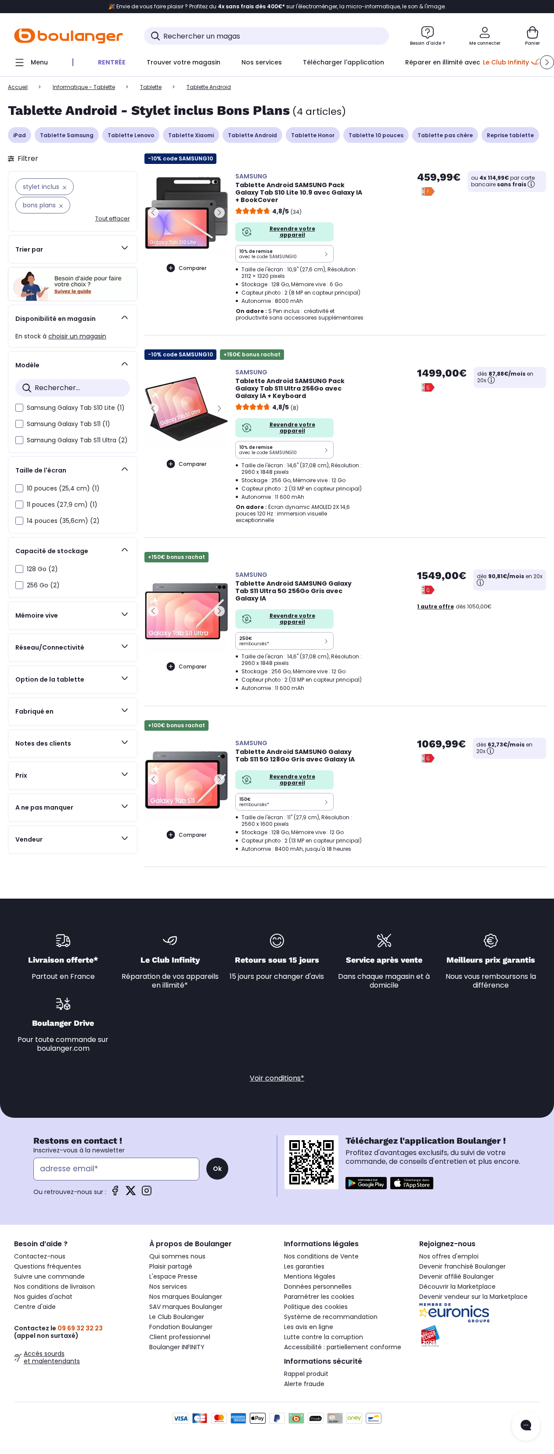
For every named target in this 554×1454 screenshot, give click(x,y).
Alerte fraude (304, 1383)
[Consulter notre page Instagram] (146, 1193)
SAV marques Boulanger (186, 1306)
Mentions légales (309, 1276)
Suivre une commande (49, 1276)
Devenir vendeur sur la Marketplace (473, 1296)
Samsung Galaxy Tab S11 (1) (68, 423)
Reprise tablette (510, 135)
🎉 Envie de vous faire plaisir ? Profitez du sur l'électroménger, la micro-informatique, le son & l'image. (277, 7)
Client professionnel (179, 1337)
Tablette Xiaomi (191, 135)
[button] (547, 62)
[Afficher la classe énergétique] (428, 191)
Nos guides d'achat (43, 1296)
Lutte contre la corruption (323, 1337)
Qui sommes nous (177, 1256)
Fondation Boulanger (180, 1326)
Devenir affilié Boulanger (456, 1276)
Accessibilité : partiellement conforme (342, 1347)
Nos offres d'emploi (448, 1256)
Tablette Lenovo (131, 135)
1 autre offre (435, 606)
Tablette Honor (313, 135)
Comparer (192, 268)
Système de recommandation (331, 1316)
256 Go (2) (43, 585)
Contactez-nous (39, 1256)
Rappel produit (306, 1373)
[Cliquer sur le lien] (72, 284)
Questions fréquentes (47, 1266)
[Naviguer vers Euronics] (479, 1312)
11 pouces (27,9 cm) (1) (62, 504)
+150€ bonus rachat (252, 354)
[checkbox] (19, 408)
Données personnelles (318, 1286)
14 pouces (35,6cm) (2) (63, 520)
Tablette (151, 87)
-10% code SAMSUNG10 (180, 158)
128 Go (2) (42, 569)
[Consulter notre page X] (131, 1193)
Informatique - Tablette (84, 87)
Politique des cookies (316, 1306)
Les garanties (304, 1266)
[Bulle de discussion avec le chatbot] (526, 1426)
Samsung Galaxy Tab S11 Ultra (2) (77, 440)
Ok (217, 1168)
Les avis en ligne (308, 1326)
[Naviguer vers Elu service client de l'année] (479, 1336)
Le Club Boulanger (176, 1316)
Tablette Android (252, 135)
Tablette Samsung (67, 135)
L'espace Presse (173, 1276)
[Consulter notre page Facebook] (115, 1193)
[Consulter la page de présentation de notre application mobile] (366, 1183)
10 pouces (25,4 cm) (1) (63, 488)
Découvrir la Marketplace (457, 1286)
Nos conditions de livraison (54, 1286)
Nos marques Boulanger (185, 1296)
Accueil (18, 87)
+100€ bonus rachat (176, 725)
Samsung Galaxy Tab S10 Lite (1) (76, 407)
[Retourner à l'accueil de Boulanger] (68, 35)
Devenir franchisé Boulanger (462, 1266)
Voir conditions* (277, 1078)
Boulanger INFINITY (177, 1347)
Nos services (168, 1286)
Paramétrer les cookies (319, 1296)
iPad (19, 135)
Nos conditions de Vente (321, 1256)
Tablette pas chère (445, 135)
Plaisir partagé (170, 1266)
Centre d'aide (35, 1306)
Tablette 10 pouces (376, 135)
